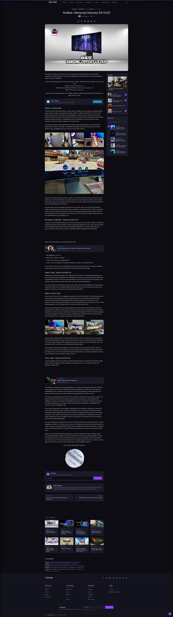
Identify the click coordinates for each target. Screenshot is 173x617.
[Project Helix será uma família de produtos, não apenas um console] (113, 151)
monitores (66, 424)
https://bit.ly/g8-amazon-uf (77, 85)
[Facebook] (85, 21)
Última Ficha (51, 614)
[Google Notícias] (126, 578)
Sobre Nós (114, 2)
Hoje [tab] (110, 121)
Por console (79, 2)
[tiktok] (113, 578)
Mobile (67, 599)
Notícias (64, 2)
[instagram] (106, 578)
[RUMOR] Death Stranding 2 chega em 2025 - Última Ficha (65, 562)
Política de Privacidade (114, 592)
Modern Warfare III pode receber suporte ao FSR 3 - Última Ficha (67, 565)
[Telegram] (88, 21)
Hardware (81, 9)
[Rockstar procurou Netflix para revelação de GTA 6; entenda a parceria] (113, 139)
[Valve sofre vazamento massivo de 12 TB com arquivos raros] (113, 133)
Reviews (91, 9)
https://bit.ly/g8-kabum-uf (76, 89)
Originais (47, 592)
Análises (71, 2)
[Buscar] (126, 2)
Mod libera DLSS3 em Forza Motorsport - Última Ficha (64, 564)
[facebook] (116, 578)
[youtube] (110, 578)
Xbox (67, 592)
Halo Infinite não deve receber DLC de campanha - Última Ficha (66, 567)
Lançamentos (88, 2)
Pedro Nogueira (85, 16)
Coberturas (90, 594)
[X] (81, 21)
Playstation (68, 589)
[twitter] (103, 578)
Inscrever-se (97, 478)
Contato (111, 589)
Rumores (97, 2)
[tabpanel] (117, 139)
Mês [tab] (120, 121)
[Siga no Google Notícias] (91, 21)
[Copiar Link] (94, 21)
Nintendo (68, 594)
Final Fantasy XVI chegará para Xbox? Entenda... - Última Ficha (66, 569)
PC (86, 9)
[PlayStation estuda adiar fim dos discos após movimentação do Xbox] (113, 145)
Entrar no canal (97, 101)
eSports (89, 592)
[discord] (123, 578)
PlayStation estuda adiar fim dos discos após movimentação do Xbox (121, 146)
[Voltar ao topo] (169, 613)
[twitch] (120, 578)
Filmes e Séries (105, 2)
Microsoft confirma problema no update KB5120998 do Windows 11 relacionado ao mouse (121, 128)
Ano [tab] (124, 121)
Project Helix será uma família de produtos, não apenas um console (121, 152)
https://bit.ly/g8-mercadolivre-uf (84, 87)
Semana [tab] (115, 121)
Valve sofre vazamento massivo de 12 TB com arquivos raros (121, 134)
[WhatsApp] (78, 21)
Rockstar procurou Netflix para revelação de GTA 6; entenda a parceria (121, 140)
